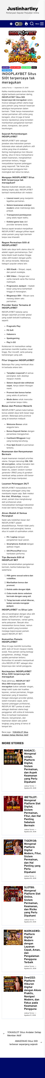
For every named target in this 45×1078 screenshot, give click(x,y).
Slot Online (26, 67)
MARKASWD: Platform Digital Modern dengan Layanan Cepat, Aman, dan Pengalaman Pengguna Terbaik (32, 947)
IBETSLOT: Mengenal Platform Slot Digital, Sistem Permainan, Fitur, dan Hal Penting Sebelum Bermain (32, 811)
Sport (34, 67)
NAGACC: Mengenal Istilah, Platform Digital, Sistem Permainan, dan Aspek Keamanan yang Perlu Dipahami (31, 766)
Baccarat (5, 67)
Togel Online (7, 70)
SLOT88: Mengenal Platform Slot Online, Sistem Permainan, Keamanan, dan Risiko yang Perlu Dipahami (32, 901)
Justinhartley (22, 8)
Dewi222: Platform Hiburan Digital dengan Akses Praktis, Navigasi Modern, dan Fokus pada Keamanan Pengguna (32, 993)
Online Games (15, 67)
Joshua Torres (7, 88)
